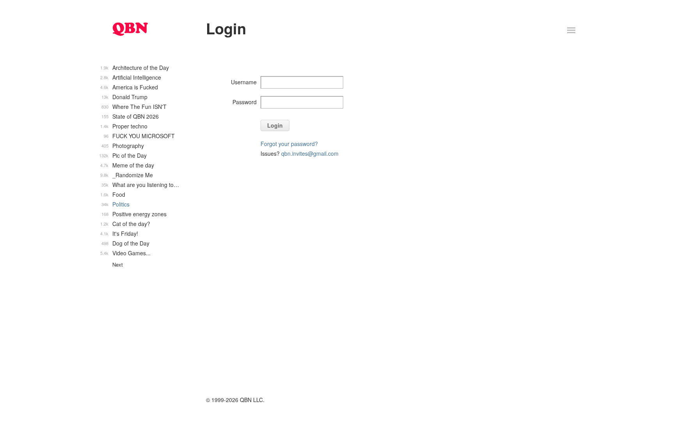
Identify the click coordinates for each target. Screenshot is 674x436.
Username (244, 81)
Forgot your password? (289, 144)
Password (244, 101)
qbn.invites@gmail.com (310, 153)
